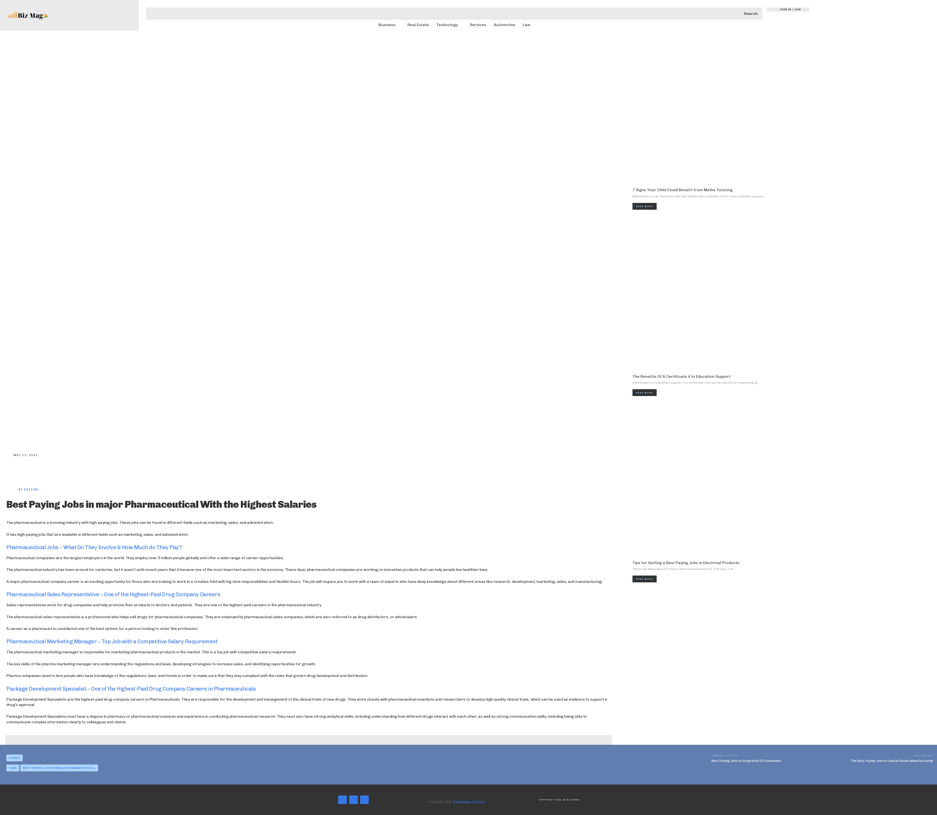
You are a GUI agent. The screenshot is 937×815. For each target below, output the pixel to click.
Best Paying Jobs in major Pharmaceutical (59, 768)
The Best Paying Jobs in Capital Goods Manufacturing (892, 761)
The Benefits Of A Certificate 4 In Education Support (681, 376)
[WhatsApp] (62, 470)
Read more (644, 206)
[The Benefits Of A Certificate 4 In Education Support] (784, 293)
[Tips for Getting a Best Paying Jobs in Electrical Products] (784, 479)
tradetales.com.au (469, 802)
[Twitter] (29, 470)
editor (31, 489)
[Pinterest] (46, 470)
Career (14, 758)
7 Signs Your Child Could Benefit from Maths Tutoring (682, 190)
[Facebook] (13, 470)
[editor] (12, 490)
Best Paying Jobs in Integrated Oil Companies (746, 761)
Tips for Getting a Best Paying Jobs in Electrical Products (685, 562)
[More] (78, 470)
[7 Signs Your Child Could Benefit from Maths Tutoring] (784, 106)
